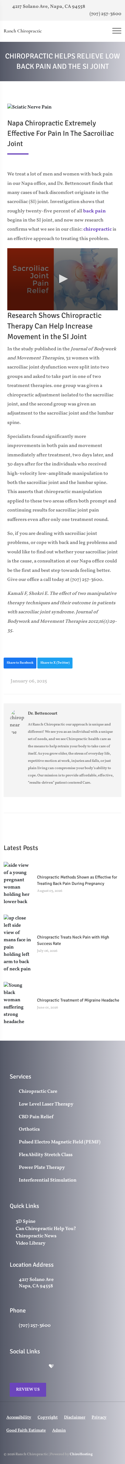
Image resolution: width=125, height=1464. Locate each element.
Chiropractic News (36, 1236)
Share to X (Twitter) (54, 663)
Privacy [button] (99, 1417)
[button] (62, 278)
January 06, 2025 (28, 681)
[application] (62, 279)
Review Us (28, 1389)
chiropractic (97, 229)
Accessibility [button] (18, 1417)
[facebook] (26, 1367)
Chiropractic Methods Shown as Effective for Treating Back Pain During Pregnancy (77, 880)
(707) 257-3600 (105, 14)
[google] (13, 1367)
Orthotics (29, 1129)
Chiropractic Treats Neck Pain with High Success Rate (73, 940)
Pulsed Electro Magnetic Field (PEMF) (59, 1142)
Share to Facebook (20, 663)
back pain (94, 211)
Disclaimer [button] (74, 1417)
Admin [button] (59, 1430)
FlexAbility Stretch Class (46, 1155)
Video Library (31, 1243)
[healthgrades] (51, 1367)
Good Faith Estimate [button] (26, 1430)
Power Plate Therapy (42, 1168)
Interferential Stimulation (47, 1180)
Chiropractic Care (38, 1092)
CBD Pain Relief (36, 1117)
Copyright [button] (48, 1417)
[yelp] (39, 1367)
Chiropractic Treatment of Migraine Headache (78, 1000)
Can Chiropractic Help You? (46, 1229)
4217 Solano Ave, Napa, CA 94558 (48, 6)
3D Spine (25, 1221)
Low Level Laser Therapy (46, 1104)
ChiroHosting (81, 1454)
